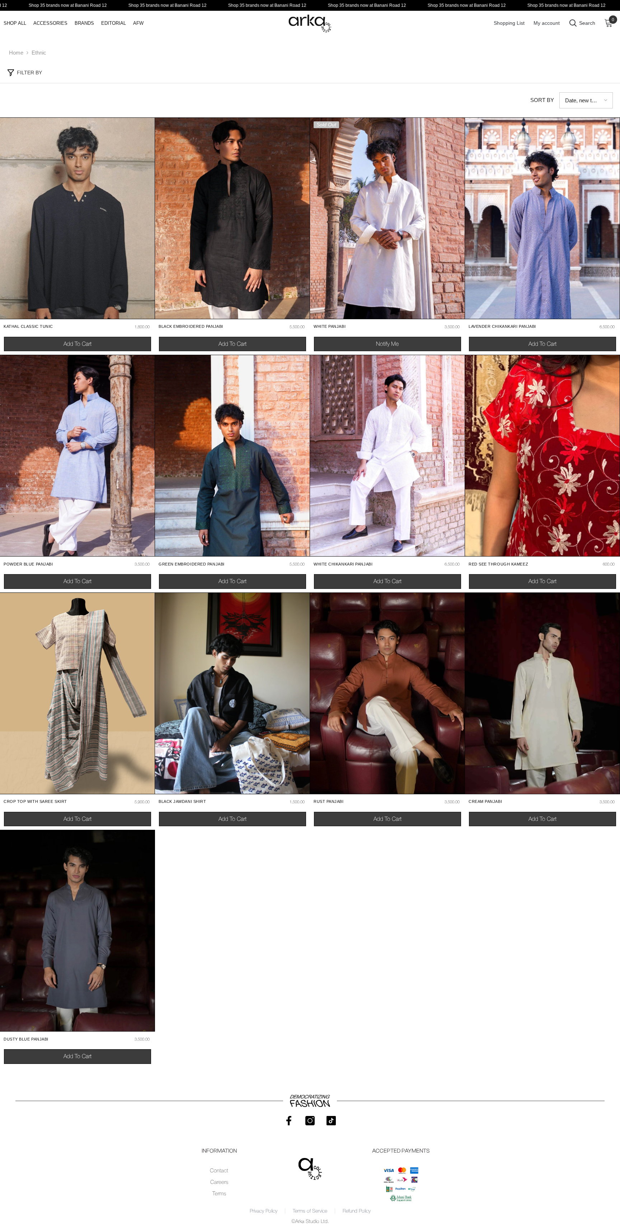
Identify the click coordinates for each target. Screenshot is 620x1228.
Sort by (542, 100)
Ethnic (39, 53)
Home (16, 53)
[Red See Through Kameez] (542, 455)
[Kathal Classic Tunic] (77, 218)
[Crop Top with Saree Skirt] (77, 693)
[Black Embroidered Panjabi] (232, 218)
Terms (219, 1193)
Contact (219, 1170)
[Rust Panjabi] (387, 693)
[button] (586, 100)
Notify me (387, 344)
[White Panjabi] (387, 218)
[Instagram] (310, 1121)
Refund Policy (357, 1211)
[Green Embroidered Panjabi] (232, 455)
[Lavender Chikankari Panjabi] (542, 218)
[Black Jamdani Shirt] (232, 693)
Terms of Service (310, 1211)
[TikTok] (331, 1121)
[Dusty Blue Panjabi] (77, 930)
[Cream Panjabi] (542, 693)
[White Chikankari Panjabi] (387, 455)
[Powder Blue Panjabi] (77, 455)
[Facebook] (289, 1121)
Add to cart (77, 344)
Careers (219, 1182)
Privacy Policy (263, 1211)
